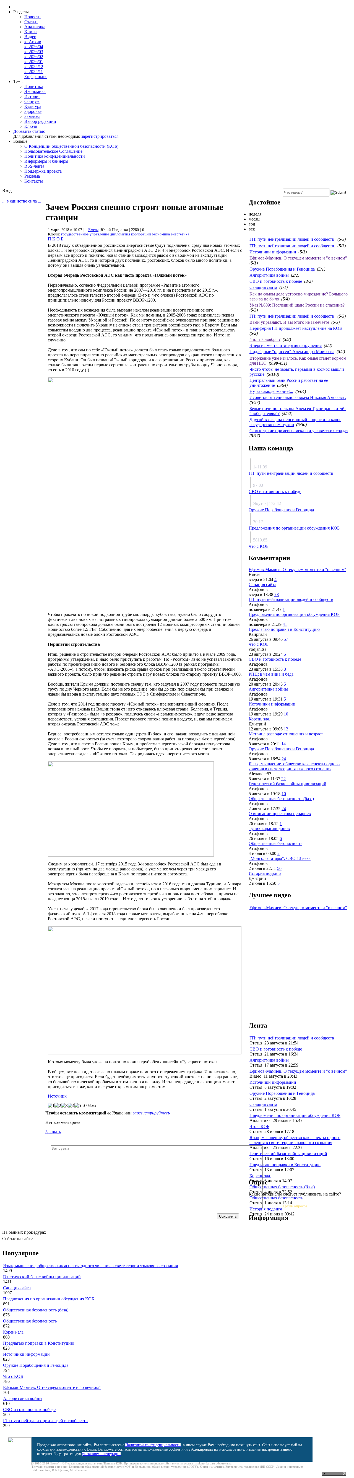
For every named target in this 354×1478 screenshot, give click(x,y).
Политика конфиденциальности (54, 156)
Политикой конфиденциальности (153, 1445)
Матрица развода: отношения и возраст (286, 734)
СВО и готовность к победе (275, 281)
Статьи (31, 21)
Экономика (35, 91)
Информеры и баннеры (46, 161)
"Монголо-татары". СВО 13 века (280, 858)
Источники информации (272, 252)
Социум (32, 101)
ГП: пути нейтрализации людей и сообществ (292, 239)
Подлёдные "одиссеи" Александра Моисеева (291, 351)
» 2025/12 (33, 66)
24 (284, 758)
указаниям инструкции (101, 1454)
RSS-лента (34, 166)
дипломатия (120, 234)
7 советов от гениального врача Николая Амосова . (297, 397)
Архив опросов (295, 1206)
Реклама (32, 176)
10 (286, 714)
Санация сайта (263, 287)
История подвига (265, 873)
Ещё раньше (35, 76)
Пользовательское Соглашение (53, 151)
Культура (32, 106)
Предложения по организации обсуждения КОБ (294, 528)
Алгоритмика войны (269, 275)
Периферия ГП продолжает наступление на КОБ (295, 328)
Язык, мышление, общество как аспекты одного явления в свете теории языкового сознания (294, 766)
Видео (30, 36)
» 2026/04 (33, 46)
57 (286, 639)
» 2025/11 (33, 71)
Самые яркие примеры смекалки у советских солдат (298, 430)
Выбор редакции (40, 121)
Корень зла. (259, 719)
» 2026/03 (33, 51)
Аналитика (34, 26)
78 (276, 594)
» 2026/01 (33, 61)
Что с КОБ (259, 546)
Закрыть (53, 1131)
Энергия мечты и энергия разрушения (285, 345)
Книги (30, 31)
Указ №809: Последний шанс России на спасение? (297, 305)
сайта (167, 1463)
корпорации (141, 234)
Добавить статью (29, 131)
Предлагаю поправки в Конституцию (284, 629)
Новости (32, 16)
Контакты (33, 181)
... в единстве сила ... (21, 201)
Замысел (32, 116)
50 (279, 868)
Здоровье (32, 111)
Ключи (30, 126)
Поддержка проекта (43, 171)
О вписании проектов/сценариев (280, 813)
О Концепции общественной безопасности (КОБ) (71, 146)
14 (283, 743)
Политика (33, 86)
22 (283, 778)
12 (286, 729)
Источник (57, 1096)
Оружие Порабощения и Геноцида (282, 269)
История (32, 96)
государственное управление (85, 234)
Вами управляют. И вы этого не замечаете (289, 322)
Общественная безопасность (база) (281, 798)
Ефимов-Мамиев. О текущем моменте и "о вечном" (298, 258)
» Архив (32, 41)
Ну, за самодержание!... (271, 391)
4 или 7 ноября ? (264, 339)
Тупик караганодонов (269, 828)
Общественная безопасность (275, 843)
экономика (161, 234)
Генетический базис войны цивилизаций (287, 783)
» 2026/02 (33, 56)
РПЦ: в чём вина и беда (271, 674)
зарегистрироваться (99, 136)
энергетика (180, 234)
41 (285, 624)
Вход (7, 190)
